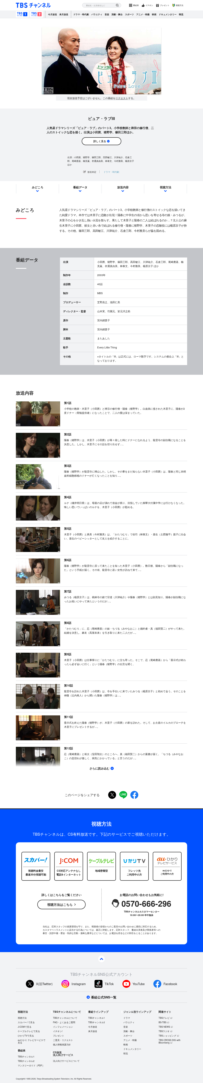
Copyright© (21, 1078)
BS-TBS (162, 1022)
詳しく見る (99, 141)
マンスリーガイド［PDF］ (31, 1065)
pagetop (101, 959)
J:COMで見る (24, 1026)
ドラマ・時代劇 (81, 14)
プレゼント (164, 5)
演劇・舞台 (117, 14)
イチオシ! (57, 1031)
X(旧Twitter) (44, 983)
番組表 (136, 5)
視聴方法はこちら (60, 904)
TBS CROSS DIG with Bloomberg (169, 1041)
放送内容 (123, 187)
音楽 (107, 14)
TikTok (109, 983)
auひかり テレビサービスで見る (31, 1041)
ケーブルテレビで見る (29, 1031)
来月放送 (63, 14)
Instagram (79, 983)
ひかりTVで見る (26, 1035)
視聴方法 (179, 5)
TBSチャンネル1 (22, 14)
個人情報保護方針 (62, 1044)
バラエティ (96, 14)
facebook (134, 795)
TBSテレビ (164, 1017)
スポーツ (129, 14)
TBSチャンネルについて (65, 1017)
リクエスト (121, 98)
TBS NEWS (164, 1026)
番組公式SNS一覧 (103, 997)
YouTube (139, 983)
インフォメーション (63, 1026)
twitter (112, 795)
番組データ (80, 187)
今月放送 (52, 14)
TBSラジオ (164, 1031)
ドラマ (126, 1017)
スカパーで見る (26, 1022)
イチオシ (149, 5)
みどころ (37, 187)
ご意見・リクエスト (63, 1040)
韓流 (181, 14)
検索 (117, 5)
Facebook (170, 983)
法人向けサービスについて (66, 1060)
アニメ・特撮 (143, 14)
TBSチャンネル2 (36, 14)
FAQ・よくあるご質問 (64, 1022)
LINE (123, 795)
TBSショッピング (167, 1035)
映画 (154, 14)
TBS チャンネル (33, 5)
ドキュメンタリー (168, 14)
